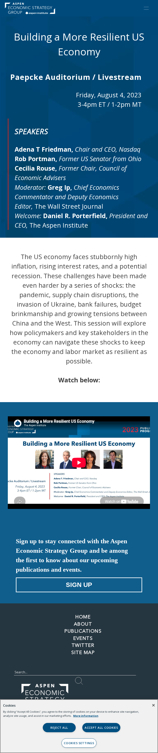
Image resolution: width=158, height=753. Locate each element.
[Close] (153, 705)
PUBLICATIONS (82, 631)
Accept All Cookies (101, 728)
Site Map (83, 652)
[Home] (33, 8)
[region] (79, 726)
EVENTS (83, 638)
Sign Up (79, 584)
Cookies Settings (79, 743)
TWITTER (83, 645)
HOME (83, 617)
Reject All (59, 728)
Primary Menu (146, 8)
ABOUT (83, 624)
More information (85, 716)
